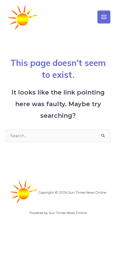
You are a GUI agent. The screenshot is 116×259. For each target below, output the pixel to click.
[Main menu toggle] (103, 16)
